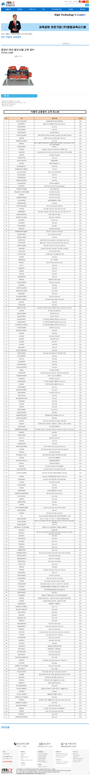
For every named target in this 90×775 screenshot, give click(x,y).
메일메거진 (23, 753)
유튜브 (39, 766)
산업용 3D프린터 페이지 (62, 753)
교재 (21, 758)
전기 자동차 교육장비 (27, 34)
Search (87, 5)
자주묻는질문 (6, 753)
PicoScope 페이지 (60, 757)
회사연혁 (75, 757)
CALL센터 (22, 765)
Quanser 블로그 (42, 758)
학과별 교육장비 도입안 (26, 760)
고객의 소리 (32, 9)
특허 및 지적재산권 (78, 758)
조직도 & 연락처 (77, 760)
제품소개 (8, 9)
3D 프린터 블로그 (42, 755)
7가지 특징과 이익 (56, 9)
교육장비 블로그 (42, 757)
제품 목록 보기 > (67, 43)
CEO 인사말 (76, 755)
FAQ (43, 9)
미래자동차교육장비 (16, 34)
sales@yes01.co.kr (68, 746)
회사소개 (82, 9)
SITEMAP (75, 1)
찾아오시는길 (76, 761)
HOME (66, 1)
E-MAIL (70, 1)
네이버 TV (44, 766)
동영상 (22, 755)
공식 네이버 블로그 (43, 753)
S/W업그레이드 (24, 757)
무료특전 (19, 9)
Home (2, 34)
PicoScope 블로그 (42, 761)
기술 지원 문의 (70, 744)
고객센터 (70, 9)
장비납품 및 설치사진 (61, 763)
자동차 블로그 (41, 760)
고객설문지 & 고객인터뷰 (62, 762)
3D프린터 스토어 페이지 (62, 755)
